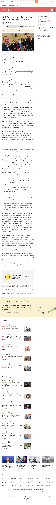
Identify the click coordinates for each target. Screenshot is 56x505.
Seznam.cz (52, 1)
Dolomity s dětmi (40, 485)
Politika (31, 293)
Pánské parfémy (49, 491)
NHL (20, 485)
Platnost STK (48, 485)
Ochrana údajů (33, 496)
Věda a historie (6, 383)
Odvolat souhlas (48, 496)
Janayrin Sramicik (6, 380)
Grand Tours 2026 (14, 485)
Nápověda (24, 496)
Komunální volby (5, 485)
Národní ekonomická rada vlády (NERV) (22, 293)
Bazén (13, 489)
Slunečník (27, 489)
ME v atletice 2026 (22, 482)
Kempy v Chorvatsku (40, 478)
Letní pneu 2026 (48, 478)
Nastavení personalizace (27, 498)
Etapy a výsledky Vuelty (14, 479)
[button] (18, 42)
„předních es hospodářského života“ (24, 71)
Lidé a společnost (6, 394)
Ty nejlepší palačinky (31, 478)
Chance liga (21, 478)
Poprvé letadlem (39, 479)
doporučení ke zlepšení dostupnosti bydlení (17, 137)
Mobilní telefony (13, 491)
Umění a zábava (6, 434)
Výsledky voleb (4, 481)
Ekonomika (12, 293)
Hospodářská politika (6, 294)
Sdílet (31, 26)
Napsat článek (27, 276)
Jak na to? (17, 312)
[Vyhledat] (36, 1)
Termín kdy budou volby (6, 482)
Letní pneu (31, 491)
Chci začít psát (50, 5)
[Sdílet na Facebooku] (32, 289)
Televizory (39, 491)
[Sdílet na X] (33, 289)
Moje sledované (39, 5)
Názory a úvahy (6, 414)
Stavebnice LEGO (19, 491)
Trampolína (23, 489)
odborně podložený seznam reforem (25, 109)
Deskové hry (35, 491)
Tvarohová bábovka (31, 482)
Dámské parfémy (25, 491)
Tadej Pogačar (13, 482)
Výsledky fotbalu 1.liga (23, 479)
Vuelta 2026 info (13, 478)
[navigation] (1, 1)
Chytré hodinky (44, 491)
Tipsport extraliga (22, 481)
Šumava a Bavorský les (40, 481)
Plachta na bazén (17, 489)
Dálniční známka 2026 (49, 479)
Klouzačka (30, 489)
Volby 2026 (4, 478)
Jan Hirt (12, 481)
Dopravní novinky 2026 (49, 481)
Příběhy (4, 424)
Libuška (4, 392)
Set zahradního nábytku (37, 489)
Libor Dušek (8, 22)
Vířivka (47, 489)
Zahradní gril (44, 489)
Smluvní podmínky (18, 496)
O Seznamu (11, 496)
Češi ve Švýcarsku (40, 482)
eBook (27, 26)
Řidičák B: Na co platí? (49, 482)
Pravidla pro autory (40, 496)
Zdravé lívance (30, 481)
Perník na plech (30, 485)
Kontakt (28, 496)
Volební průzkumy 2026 (6, 479)
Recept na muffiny (31, 479)
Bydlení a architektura (42, 20)
